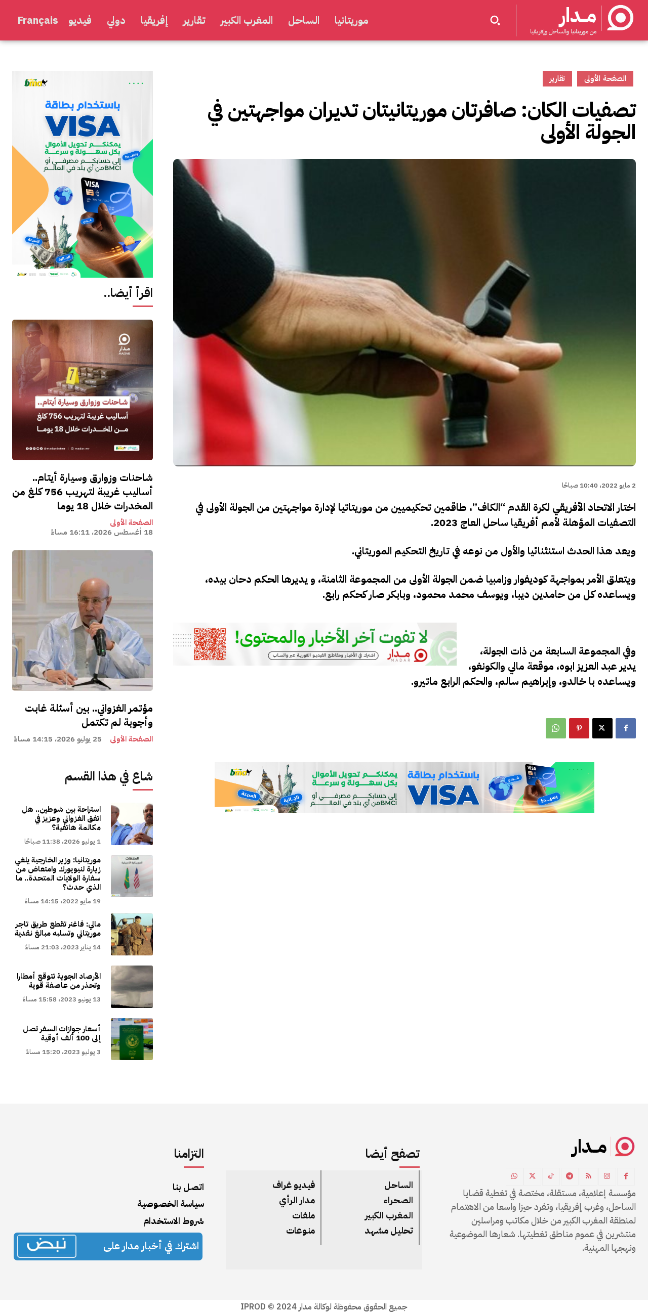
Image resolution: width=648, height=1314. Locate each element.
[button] (495, 20)
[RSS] (588, 1177)
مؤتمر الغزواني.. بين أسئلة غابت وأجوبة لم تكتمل (89, 715)
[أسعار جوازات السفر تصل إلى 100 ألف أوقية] (132, 1039)
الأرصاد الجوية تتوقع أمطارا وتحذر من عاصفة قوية (59, 981)
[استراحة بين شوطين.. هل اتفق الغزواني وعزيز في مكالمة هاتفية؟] (132, 824)
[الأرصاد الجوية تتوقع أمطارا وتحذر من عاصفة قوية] (132, 987)
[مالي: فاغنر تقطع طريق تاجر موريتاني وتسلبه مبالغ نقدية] (132, 934)
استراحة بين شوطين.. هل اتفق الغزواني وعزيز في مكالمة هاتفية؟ (61, 818)
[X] (602, 728)
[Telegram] (570, 1177)
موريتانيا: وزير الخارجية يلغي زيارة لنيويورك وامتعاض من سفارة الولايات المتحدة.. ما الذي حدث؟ (58, 873)
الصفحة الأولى (131, 523)
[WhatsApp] (556, 728)
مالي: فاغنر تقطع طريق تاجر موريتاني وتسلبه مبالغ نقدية (58, 928)
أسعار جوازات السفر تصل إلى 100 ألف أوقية (62, 1033)
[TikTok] (551, 1177)
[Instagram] (607, 1177)
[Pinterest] (579, 728)
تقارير (557, 78)
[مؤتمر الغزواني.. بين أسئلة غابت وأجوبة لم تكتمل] (82, 620)
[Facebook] (626, 728)
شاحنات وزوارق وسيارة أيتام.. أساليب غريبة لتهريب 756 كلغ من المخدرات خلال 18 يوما (82, 491)
